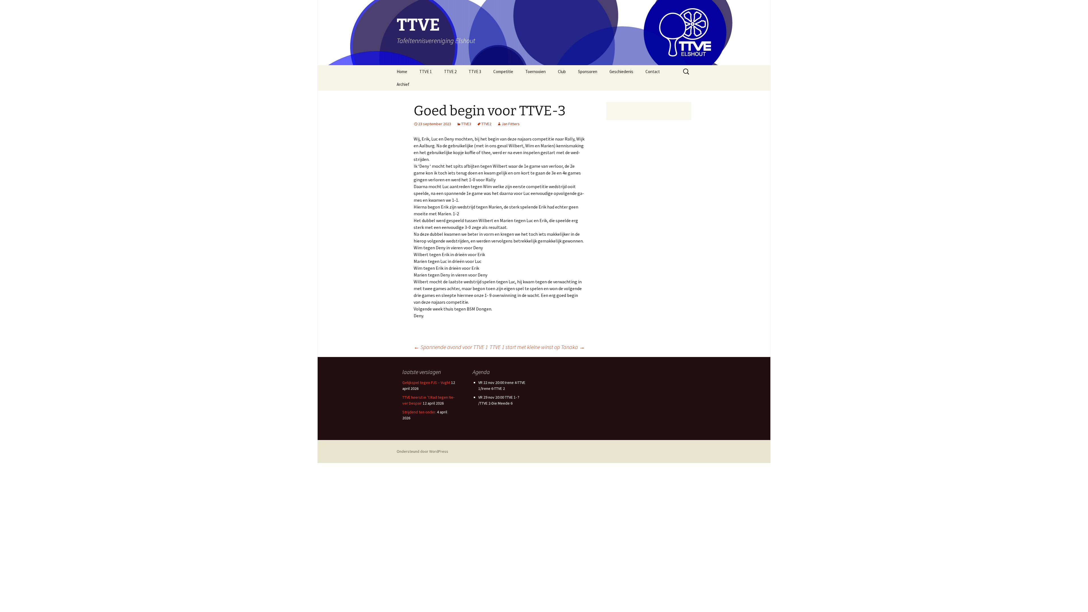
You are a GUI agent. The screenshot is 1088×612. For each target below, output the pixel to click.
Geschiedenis (621, 71)
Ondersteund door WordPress (422, 451)
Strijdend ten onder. (419, 412)
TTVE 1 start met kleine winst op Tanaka (537, 346)
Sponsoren (587, 71)
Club (562, 71)
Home (402, 71)
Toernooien (535, 71)
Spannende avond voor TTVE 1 (451, 346)
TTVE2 (486, 123)
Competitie (503, 71)
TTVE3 (466, 123)
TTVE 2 (450, 71)
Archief (403, 84)
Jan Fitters (511, 123)
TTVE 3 (475, 71)
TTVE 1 (425, 71)
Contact (652, 71)
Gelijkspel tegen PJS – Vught (426, 382)
